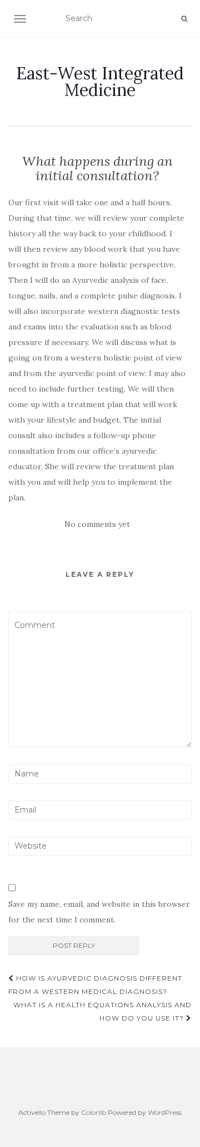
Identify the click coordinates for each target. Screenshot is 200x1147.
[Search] (184, 19)
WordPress (165, 1112)
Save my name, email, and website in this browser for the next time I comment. (99, 912)
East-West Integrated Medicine (100, 81)
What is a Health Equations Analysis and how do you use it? (102, 1011)
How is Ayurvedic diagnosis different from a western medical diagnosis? (95, 985)
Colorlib (93, 1112)
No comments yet (97, 524)
